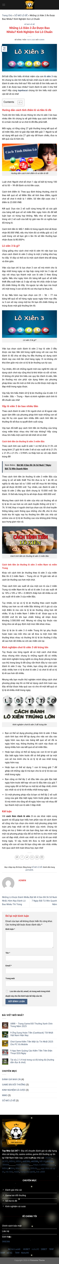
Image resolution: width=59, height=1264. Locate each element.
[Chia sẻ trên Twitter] (27, 857)
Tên (7, 953)
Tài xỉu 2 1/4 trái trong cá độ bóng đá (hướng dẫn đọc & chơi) (32, 1061)
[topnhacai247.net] (29, 5)
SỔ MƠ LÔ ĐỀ (21, 15)
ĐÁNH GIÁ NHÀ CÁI (11, 1079)
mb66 (16, 1171)
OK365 (48, 1157)
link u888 (40, 1171)
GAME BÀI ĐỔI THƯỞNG (14, 1084)
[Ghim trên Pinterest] (37, 857)
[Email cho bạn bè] (32, 857)
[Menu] (3, 4)
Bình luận (10, 929)
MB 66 (42, 1161)
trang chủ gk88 (27, 1171)
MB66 (12, 1161)
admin (41, 40)
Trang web (10, 978)
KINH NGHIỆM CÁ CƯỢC (13, 1090)
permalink (29, 870)
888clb (33, 1168)
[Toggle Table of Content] (19, 102)
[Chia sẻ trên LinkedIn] (42, 857)
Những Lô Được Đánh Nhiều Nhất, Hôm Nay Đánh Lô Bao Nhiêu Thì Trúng (15, 901)
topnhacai (23, 90)
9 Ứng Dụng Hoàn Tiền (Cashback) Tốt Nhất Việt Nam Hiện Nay (31, 1034)
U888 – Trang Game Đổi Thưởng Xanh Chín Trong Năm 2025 (31, 1025)
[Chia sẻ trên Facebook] (22, 857)
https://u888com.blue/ (44, 1164)
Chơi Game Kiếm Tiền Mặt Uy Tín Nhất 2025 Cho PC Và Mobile (31, 1043)
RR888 (6, 1164)
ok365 (5, 1161)
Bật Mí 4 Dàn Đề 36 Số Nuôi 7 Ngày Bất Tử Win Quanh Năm (43, 901)
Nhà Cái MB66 (23, 1168)
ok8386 (34, 1161)
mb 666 (9, 1171)
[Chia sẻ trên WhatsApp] (17, 857)
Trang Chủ (7, 15)
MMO (4, 1095)
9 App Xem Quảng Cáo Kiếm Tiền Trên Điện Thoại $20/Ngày (31, 1052)
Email (8, 966)
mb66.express (22, 1164)
